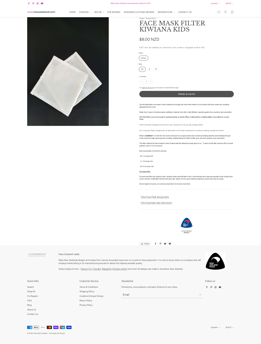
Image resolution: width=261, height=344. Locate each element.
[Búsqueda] (218, 12)
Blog (29, 305)
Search (30, 287)
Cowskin (97, 269)
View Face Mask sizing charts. (155, 197)
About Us (31, 309)
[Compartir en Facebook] (155, 243)
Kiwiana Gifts (150, 18)
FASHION (84, 12)
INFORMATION (165, 12)
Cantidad (142, 76)
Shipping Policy (87, 291)
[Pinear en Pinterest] (160, 243)
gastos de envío (148, 88)
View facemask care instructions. (156, 202)
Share (146, 244)
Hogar (141, 18)
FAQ (29, 300)
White (143, 58)
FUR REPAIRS (113, 12)
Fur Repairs (32, 296)
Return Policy (86, 300)
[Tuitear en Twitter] (165, 243)
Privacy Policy (86, 305)
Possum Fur (86, 269)
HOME (72, 12)
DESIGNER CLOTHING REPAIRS (139, 12)
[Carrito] (232, 12)
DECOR (98, 12)
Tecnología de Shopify (57, 333)
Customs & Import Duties (91, 296)
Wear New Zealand (40, 333)
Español (214, 3)
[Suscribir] (200, 294)
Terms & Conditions (89, 287)
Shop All (31, 291)
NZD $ (228, 3)
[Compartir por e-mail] (170, 243)
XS (142, 69)
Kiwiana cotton (119, 269)
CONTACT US (185, 12)
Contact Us (32, 314)
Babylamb (106, 269)
